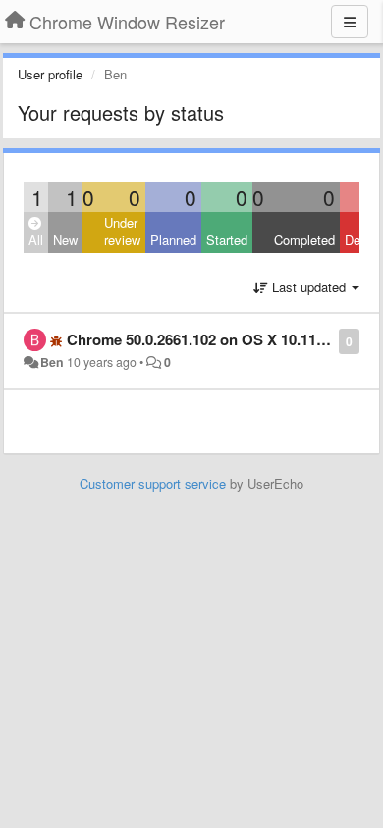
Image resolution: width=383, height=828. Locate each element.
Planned (173, 240)
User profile (50, 74)
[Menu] (349, 21)
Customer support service (153, 483)
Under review (122, 231)
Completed (304, 240)
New (65, 240)
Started (226, 240)
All (35, 240)
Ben (52, 362)
